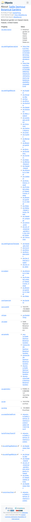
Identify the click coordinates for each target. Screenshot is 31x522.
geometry (5, 389)
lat (3, 402)
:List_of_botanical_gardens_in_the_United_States (26, 231)
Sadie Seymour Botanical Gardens (13, 8)
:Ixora (25, 149)
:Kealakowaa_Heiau (26, 448)
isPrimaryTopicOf (8, 433)
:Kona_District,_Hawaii (26, 183)
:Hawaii (26, 107)
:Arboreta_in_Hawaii (26, 172)
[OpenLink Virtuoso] (9, 508)
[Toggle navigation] (27, 2)
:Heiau (26, 160)
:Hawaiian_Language (26, 218)
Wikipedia (25, 512)
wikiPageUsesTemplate (10, 244)
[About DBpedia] (6, 2)
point (5, 307)
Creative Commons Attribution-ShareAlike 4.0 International (15, 517)
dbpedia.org (17, 17)
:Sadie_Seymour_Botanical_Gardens (26, 437)
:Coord (26, 248)
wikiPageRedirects (10, 446)
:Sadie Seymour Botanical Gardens (26, 339)
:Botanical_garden (26, 145)
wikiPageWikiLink (8, 91)
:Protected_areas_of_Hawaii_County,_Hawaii (26, 191)
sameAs (5, 334)
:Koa (25, 99)
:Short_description (26, 254)
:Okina (26, 250)
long (4, 408)
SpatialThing (17, 13)
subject (4, 271)
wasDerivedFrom (8, 414)
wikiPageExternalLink (9, 46)
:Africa (26, 101)
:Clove (26, 132)
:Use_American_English (26, 260)
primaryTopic (8, 492)
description (6, 30)
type (3, 315)
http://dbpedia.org (21, 15)
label (4, 322)
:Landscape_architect (26, 120)
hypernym (6, 300)
